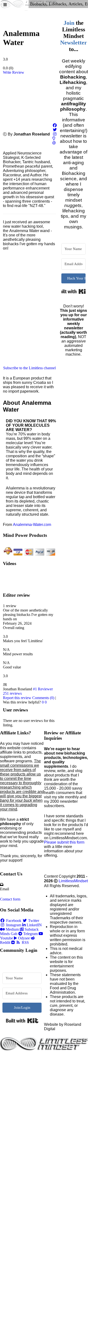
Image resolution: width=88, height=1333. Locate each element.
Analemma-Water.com (32, 524)
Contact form (10, 899)
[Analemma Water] (29, 99)
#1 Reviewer (43, 689)
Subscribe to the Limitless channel (29, 368)
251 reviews (12, 693)
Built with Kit (73, 291)
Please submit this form (64, 842)
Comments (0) (43, 698)
